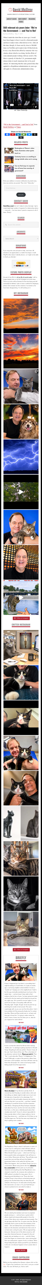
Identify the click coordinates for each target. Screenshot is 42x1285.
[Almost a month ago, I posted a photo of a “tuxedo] (21, 788)
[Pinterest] (12, 134)
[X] (21, 137)
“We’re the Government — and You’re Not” (18, 124)
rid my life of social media (24, 277)
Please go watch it (27, 1054)
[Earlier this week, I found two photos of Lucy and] (21, 421)
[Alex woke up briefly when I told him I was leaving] (21, 929)
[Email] (23, 134)
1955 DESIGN (23, 1281)
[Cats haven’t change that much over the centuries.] (21, 823)
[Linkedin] (18, 134)
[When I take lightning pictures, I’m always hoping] (21, 456)
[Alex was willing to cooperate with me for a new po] (21, 527)
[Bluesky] (29, 134)
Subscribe (21, 195)
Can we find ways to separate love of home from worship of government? (25, 168)
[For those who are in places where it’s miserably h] (21, 492)
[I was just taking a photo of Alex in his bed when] (21, 858)
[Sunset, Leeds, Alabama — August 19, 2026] (21, 351)
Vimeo (18, 127)
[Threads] (34, 134)
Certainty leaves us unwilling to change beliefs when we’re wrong (26, 158)
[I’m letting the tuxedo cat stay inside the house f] (21, 682)
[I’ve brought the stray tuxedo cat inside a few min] (21, 717)
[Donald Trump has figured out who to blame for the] (21, 597)
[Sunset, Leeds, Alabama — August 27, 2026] (21, 315)
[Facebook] (7, 134)
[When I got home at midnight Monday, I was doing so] (21, 386)
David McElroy (21, 9)
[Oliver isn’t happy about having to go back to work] (21, 647)
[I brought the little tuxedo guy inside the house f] (21, 753)
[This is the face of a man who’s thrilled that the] (21, 562)
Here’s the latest (9, 1091)
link (4, 1264)
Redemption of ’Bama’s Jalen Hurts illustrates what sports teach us (24, 151)
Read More (20, 1250)
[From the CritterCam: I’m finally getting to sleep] (21, 893)
